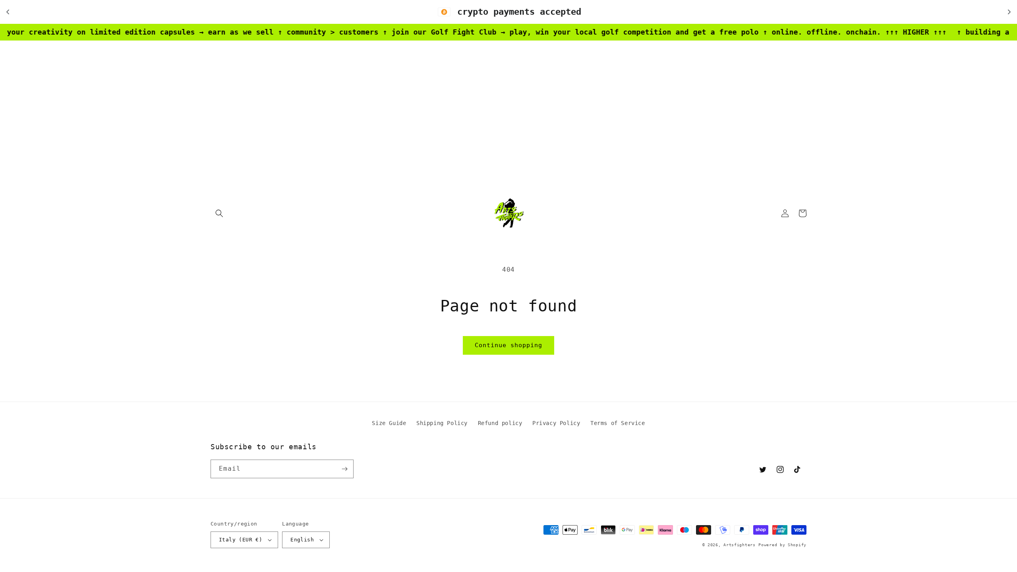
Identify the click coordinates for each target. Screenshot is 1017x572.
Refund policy (500, 423)
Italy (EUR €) (240, 540)
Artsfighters (739, 545)
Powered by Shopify (782, 545)
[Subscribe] (344, 469)
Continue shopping (508, 345)
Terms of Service (617, 423)
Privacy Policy (556, 423)
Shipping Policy (442, 423)
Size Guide (389, 423)
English (302, 540)
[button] (219, 213)
